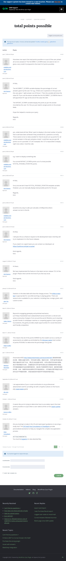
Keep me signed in (10, 473)
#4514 (61, 175)
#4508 (61, 127)
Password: (6, 467)
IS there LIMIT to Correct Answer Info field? (17, 538)
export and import (40, 508)
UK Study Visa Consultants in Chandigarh (36, 426)
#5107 (61, 261)
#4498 (61, 78)
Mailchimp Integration (10, 547)
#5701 (61, 308)
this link (57, 2)
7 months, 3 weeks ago (40, 42)
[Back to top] (62, 557)
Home (22, 19)
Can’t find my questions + (12, 508)
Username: (6, 460)
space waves (20, 389)
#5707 (61, 332)
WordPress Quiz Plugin (45, 489)
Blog (34, 489)
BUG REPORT (8, 516)
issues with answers (9, 544)
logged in (24, 439)
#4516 (61, 203)
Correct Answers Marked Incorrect (45, 518)
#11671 (61, 419)
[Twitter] (29, 493)
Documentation (19, 489)
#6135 (61, 352)
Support (29, 19)
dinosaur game (47, 340)
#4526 (61, 227)
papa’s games (55, 407)
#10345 (61, 379)
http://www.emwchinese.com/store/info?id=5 (38, 358)
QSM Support (13, 8)
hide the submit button (11, 513)
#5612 (61, 288)
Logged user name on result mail (45, 514)
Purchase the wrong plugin (11, 541)
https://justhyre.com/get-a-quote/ (24, 246)
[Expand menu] (61, 9)
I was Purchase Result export (43, 511)
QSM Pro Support (39, 19)
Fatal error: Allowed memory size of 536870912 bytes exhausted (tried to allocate (16, 521)
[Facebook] (37, 493)
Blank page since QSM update (44, 521)
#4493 (61, 54)
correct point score (57, 35)
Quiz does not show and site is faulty (16, 511)
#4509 (61, 151)
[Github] (33, 493)
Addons (28, 489)
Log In (59, 475)
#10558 (61, 399)
